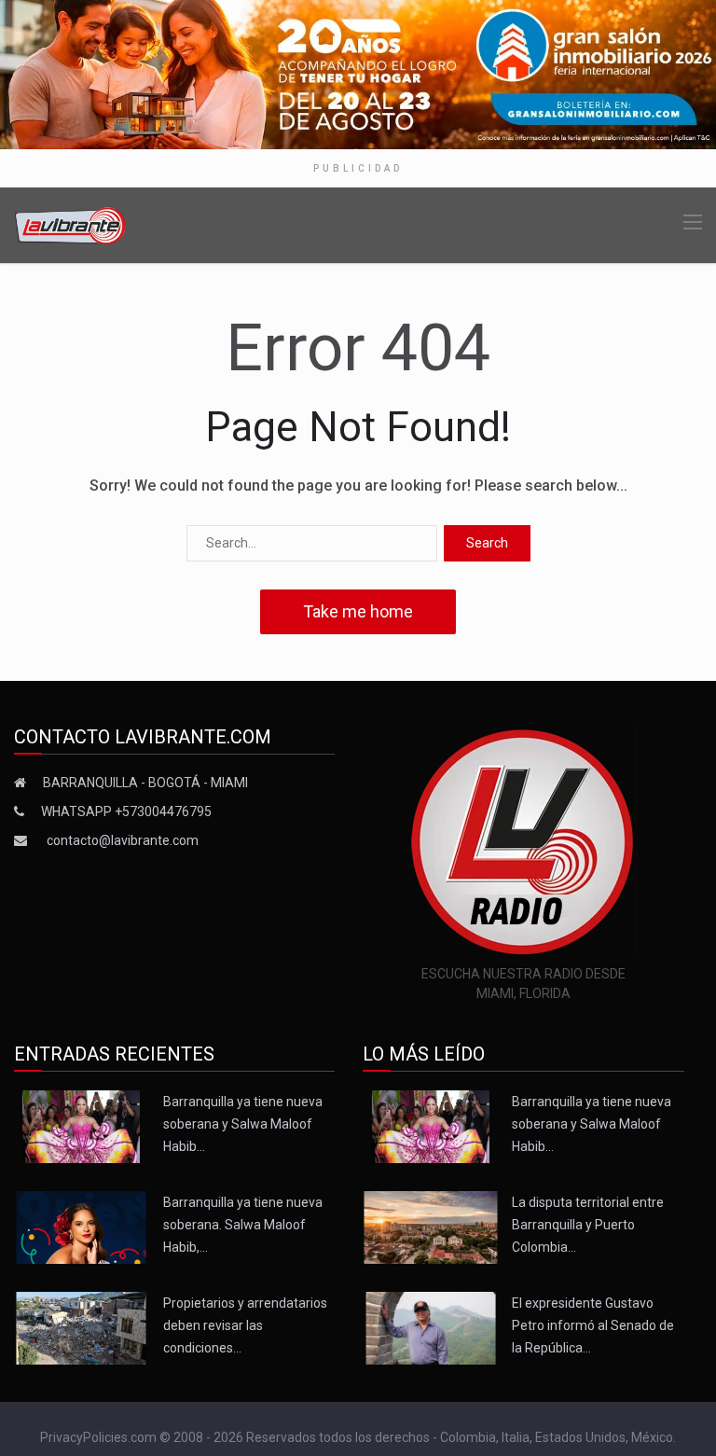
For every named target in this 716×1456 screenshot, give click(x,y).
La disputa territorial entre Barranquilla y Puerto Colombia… (588, 1225)
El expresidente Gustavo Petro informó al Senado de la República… (593, 1325)
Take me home (358, 611)
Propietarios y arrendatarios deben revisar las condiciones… (245, 1325)
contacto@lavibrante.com (123, 840)
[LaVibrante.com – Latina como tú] (71, 223)
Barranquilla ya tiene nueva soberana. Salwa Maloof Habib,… (243, 1225)
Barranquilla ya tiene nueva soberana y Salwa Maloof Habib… (243, 1124)
